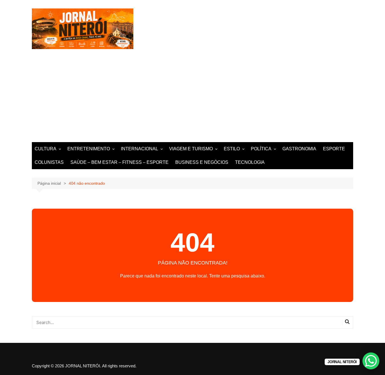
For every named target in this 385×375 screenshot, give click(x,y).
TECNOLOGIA (250, 162)
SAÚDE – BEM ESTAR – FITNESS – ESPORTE (119, 162)
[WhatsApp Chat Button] (370, 360)
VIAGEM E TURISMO (191, 148)
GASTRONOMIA (299, 148)
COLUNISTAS (49, 162)
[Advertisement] (192, 99)
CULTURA (45, 148)
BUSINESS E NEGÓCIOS (201, 162)
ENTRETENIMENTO (88, 148)
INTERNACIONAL (139, 148)
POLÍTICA (261, 148)
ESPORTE (334, 148)
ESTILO (232, 148)
